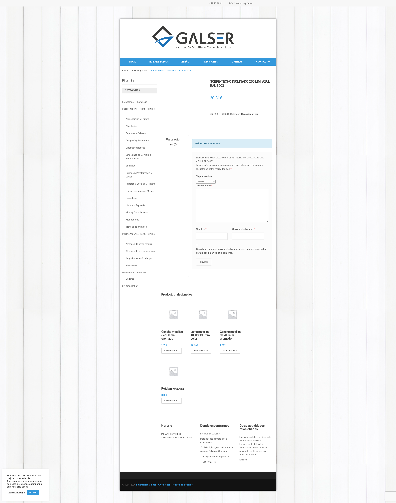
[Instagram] (265, 3)
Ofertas (237, 61)
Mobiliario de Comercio (134, 272)
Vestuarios (131, 265)
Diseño (185, 61)
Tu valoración (204, 185)
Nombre (201, 229)
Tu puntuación (204, 176)
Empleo (243, 459)
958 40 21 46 (215, 3)
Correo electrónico (243, 229)
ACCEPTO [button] (33, 492)
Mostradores (132, 219)
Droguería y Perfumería (137, 140)
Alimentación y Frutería (137, 119)
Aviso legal (164, 484)
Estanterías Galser (146, 484)
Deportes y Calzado (136, 133)
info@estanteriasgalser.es (240, 3)
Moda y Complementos (138, 212)
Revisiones (211, 61)
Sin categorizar (139, 70)
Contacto (263, 61)
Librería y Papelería (135, 205)
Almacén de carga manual (139, 244)
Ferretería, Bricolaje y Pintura (140, 183)
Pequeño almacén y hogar (139, 258)
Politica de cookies (182, 484)
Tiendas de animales (136, 226)
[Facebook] (259, 3)
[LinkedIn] (271, 3)
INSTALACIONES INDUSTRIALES (138, 234)
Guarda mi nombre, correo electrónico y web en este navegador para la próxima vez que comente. (231, 251)
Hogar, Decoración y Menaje (140, 191)
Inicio (132, 61)
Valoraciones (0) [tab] (173, 142)
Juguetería (131, 198)
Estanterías (128, 102)
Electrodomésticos (135, 147)
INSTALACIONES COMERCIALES (138, 109)
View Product (171, 351)
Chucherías (131, 126)
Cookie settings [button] (16, 492)
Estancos (131, 165)
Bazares (130, 278)
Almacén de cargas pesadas (140, 251)
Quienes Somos (159, 61)
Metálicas (142, 102)
